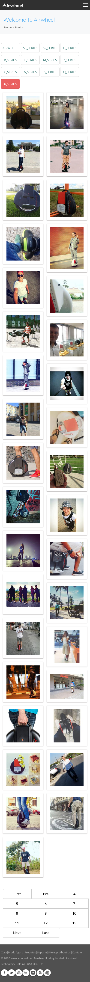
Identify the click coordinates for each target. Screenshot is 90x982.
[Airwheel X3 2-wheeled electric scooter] (67, 339)
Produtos (30, 952)
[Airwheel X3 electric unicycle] (23, 331)
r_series (10, 60)
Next (17, 932)
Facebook (4, 972)
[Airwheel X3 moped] (23, 156)
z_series (69, 60)
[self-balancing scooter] (23, 244)
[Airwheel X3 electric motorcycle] (67, 602)
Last (45, 932)
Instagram (33, 972)
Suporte (42, 952)
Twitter (11, 972)
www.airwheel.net (22, 958)
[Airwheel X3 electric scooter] (67, 200)
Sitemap (53, 952)
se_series (30, 48)
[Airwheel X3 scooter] (23, 112)
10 (74, 913)
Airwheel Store (25, 972)
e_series (30, 60)
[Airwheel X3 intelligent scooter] (23, 769)
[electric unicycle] (23, 725)
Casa (4, 952)
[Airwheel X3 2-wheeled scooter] (67, 383)
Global (47, 972)
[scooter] (23, 550)
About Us (65, 952)
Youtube (18, 972)
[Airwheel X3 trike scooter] (67, 813)
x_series (10, 84)
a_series (30, 72)
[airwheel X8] (23, 200)
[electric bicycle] (23, 638)
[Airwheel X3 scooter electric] (67, 296)
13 (74, 923)
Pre (45, 894)
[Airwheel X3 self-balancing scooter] (67, 769)
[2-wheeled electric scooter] (23, 419)
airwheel (10, 48)
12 (45, 923)
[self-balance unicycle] (23, 506)
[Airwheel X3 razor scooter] (23, 594)
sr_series (50, 48)
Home (8, 27)
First (17, 894)
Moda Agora (15, 952)
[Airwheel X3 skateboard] (67, 515)
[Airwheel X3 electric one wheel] (67, 248)
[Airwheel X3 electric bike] (67, 156)
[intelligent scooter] (23, 463)
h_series (69, 48)
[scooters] (67, 559)
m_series (50, 60)
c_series (10, 72)
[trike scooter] (67, 112)
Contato (77, 952)
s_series (50, 72)
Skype (40, 972)
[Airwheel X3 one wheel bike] (23, 682)
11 (17, 923)
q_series (69, 72)
